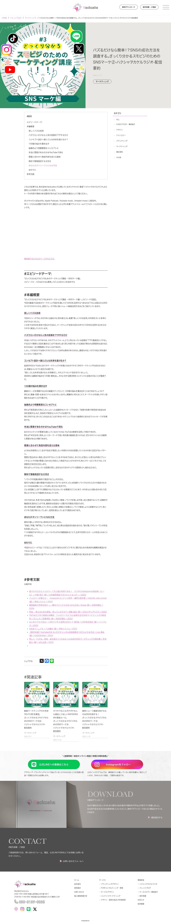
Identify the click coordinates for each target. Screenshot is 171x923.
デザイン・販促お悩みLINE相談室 (113, 900)
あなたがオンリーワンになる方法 (43, 165)
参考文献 (30, 174)
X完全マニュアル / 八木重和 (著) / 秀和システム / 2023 (53, 629)
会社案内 (77, 884)
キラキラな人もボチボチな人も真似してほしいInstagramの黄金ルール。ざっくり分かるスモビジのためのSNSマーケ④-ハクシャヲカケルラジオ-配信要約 (65, 721)
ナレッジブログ (145, 888)
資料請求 (77, 888)
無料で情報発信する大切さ (40, 161)
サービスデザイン (107, 892)
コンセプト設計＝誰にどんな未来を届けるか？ (48, 139)
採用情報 (141, 904)
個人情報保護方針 (80, 896)
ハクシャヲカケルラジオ (148, 884)
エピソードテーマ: (34, 122)
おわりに (32, 170)
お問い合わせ (79, 892)
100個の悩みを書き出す (39, 144)
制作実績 (143, 896)
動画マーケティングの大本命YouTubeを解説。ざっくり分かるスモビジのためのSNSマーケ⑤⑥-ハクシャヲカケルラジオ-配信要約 (36, 719)
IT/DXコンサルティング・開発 (112, 888)
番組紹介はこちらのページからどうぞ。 (39, 259)
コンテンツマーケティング (110, 896)
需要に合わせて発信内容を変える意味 (45, 157)
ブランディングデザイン (110, 884)
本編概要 (30, 126)
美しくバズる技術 (36, 131)
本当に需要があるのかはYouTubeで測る (46, 152)
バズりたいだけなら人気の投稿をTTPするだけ (48, 135)
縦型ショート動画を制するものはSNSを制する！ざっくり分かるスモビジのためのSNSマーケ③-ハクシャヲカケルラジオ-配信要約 (94, 719)
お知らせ (141, 900)
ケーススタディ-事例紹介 (149, 892)
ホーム (76, 880)
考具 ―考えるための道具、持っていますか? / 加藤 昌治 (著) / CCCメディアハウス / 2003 (68, 612)
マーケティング (30, 733)
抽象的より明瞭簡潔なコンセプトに (44, 148)
